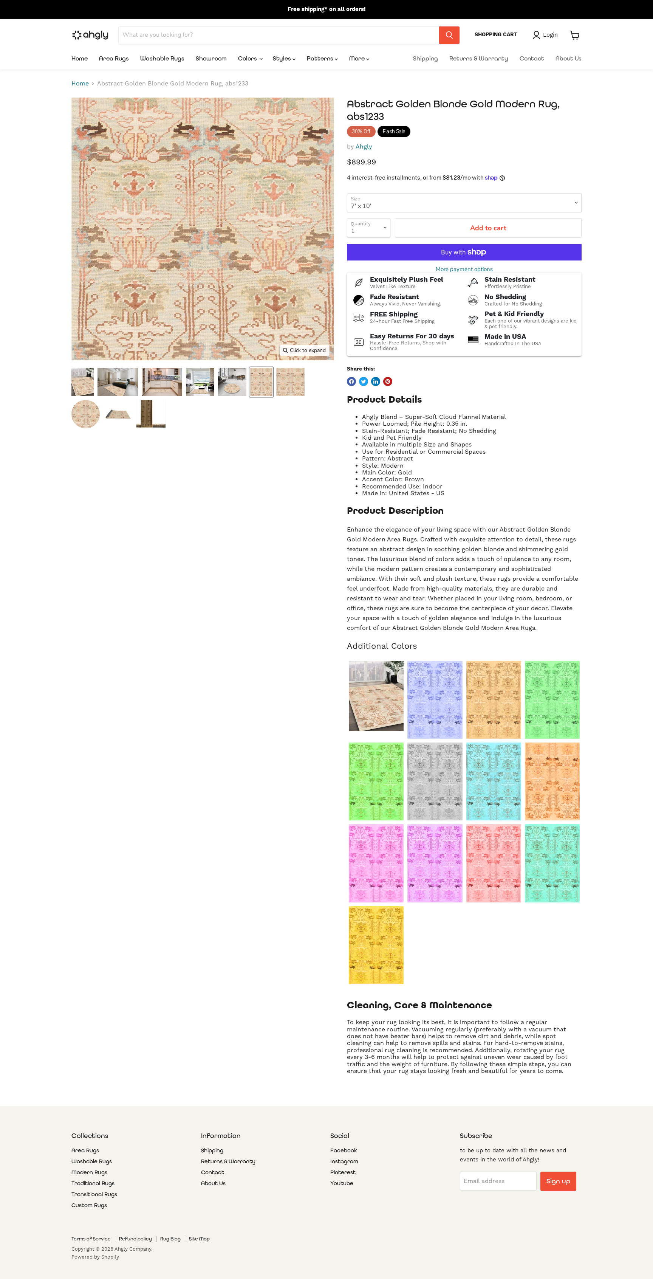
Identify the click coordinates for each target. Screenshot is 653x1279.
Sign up (558, 1181)
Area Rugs (114, 58)
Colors (248, 58)
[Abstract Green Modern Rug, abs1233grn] (376, 781)
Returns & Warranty (478, 58)
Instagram (344, 1161)
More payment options (464, 269)
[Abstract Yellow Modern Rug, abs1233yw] (376, 945)
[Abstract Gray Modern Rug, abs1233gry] (434, 781)
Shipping (425, 58)
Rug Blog (170, 1239)
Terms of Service (91, 1239)
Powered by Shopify (95, 1257)
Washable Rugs (162, 58)
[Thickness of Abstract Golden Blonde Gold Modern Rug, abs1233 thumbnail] (151, 414)
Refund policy (135, 1239)
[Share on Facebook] (351, 381)
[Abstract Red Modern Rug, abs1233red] (493, 863)
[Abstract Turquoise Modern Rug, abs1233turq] (552, 863)
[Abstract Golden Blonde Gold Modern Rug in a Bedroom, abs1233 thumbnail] (118, 382)
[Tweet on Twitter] (363, 381)
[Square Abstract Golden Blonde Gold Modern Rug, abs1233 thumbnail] (290, 382)
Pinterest (343, 1172)
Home (79, 58)
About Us (569, 58)
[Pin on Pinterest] (387, 381)
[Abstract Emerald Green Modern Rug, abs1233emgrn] (552, 700)
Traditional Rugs (93, 1183)
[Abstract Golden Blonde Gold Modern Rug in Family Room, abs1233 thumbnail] (82, 382)
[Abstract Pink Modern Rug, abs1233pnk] (376, 863)
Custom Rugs (89, 1205)
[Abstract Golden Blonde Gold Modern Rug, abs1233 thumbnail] (261, 382)
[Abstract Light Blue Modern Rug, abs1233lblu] (493, 781)
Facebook (343, 1150)
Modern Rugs (89, 1172)
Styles (282, 58)
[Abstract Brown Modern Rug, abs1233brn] (493, 700)
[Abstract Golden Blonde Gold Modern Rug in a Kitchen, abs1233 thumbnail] (162, 382)
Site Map (199, 1239)
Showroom (211, 58)
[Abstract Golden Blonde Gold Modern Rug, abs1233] (376, 696)
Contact (532, 58)
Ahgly (364, 146)
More (357, 58)
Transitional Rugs (94, 1194)
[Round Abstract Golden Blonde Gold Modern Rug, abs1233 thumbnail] (86, 414)
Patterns (321, 58)
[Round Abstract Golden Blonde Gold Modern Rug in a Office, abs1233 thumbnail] (232, 382)
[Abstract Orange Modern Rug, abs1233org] (552, 781)
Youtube (341, 1183)
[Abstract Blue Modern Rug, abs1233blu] (434, 700)
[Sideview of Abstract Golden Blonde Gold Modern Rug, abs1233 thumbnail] (118, 414)
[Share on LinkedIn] (375, 381)
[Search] (449, 35)
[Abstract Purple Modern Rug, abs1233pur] (434, 863)
